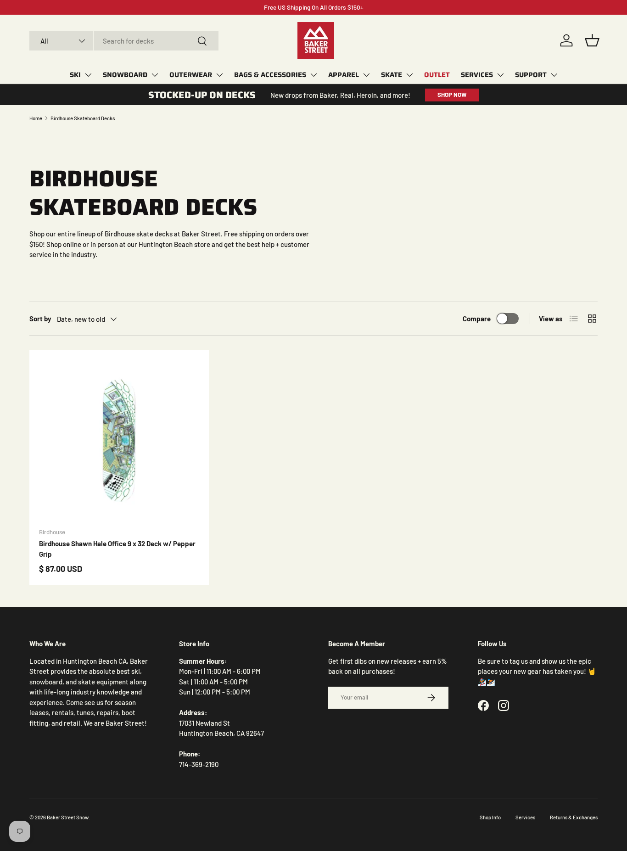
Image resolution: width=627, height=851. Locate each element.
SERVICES (477, 74)
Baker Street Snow (68, 817)
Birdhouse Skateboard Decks (82, 118)
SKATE (391, 74)
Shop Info (490, 817)
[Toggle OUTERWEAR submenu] (219, 74)
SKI (75, 74)
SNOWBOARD (125, 74)
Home (35, 118)
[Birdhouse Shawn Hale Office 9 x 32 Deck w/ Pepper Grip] (119, 440)
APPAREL (343, 74)
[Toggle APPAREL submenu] (366, 74)
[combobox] (123, 40)
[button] (592, 40)
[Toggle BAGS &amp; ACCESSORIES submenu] (313, 74)
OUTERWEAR (190, 74)
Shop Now (452, 94)
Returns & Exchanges (574, 817)
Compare (477, 318)
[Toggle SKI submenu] (88, 74)
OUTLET (437, 74)
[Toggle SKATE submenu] (409, 74)
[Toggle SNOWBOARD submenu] (154, 74)
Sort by (40, 318)
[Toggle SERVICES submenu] (500, 74)
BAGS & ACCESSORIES (270, 74)
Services (525, 817)
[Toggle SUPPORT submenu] (554, 74)
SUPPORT (531, 74)
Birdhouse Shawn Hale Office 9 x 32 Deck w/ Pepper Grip (117, 548)
